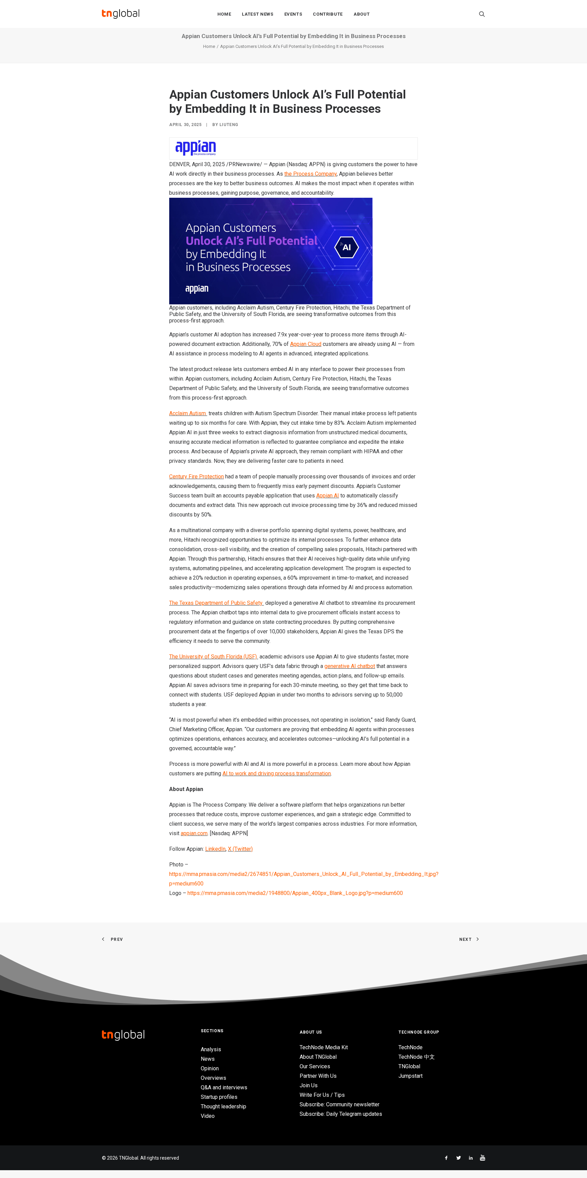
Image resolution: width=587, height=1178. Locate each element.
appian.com (194, 833)
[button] (482, 14)
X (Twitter (239, 849)
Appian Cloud (305, 344)
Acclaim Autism (187, 413)
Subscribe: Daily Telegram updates (341, 1114)
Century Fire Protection (196, 476)
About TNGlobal (318, 1057)
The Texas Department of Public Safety (216, 603)
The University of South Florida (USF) (213, 656)
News (208, 1059)
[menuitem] (224, 14)
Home (224, 14)
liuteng (228, 124)
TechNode (410, 1047)
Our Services (315, 1066)
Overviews (213, 1078)
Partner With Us (318, 1076)
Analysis (211, 1049)
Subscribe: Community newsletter (339, 1104)
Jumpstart (410, 1076)
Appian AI (327, 495)
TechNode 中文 (416, 1057)
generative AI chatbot (349, 666)
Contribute (328, 14)
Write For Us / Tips (322, 1095)
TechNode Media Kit (324, 1047)
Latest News (257, 14)
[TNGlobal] (120, 14)
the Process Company (310, 174)
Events (293, 14)
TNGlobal (409, 1066)
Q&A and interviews (224, 1087)
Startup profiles (219, 1097)
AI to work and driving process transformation (277, 773)
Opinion (210, 1068)
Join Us (309, 1085)
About (362, 14)
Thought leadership (223, 1106)
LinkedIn (215, 849)
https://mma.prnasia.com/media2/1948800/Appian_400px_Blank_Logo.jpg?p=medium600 (295, 893)
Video (208, 1116)
